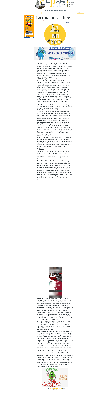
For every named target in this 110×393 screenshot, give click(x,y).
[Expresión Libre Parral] (67, 1)
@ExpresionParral (71, 2)
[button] (46, 13)
